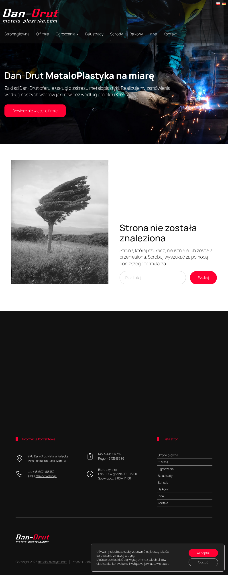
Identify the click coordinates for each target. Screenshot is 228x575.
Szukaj (203, 277)
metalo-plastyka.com (52, 562)
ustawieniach (159, 564)
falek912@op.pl (46, 476)
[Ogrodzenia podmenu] (77, 34)
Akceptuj (203, 553)
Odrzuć (203, 562)
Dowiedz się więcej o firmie (35, 110)
